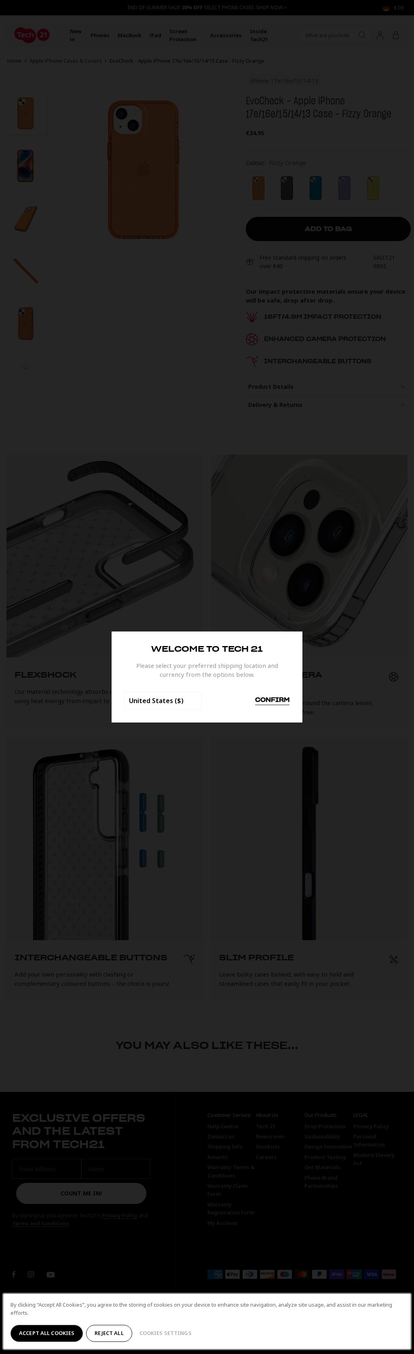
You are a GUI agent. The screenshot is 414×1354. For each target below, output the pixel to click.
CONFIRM (272, 700)
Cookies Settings (165, 1333)
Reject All (109, 1333)
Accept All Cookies (46, 1333)
